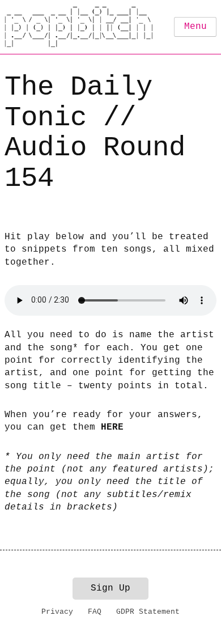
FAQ (94, 612)
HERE (112, 427)
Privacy (57, 612)
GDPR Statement (148, 612)
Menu (195, 27)
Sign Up (110, 588)
